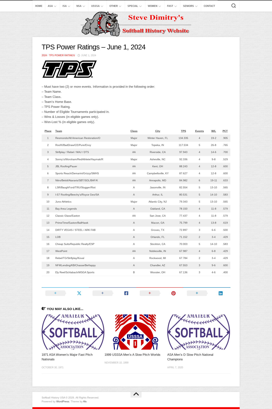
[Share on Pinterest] (159, 293)
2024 (44, 55)
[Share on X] (65, 293)
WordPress (62, 401)
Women (152, 6)
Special (132, 6)
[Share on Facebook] (112, 293)
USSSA (95, 6)
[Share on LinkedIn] (206, 293)
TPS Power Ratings (62, 55)
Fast (170, 6)
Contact (209, 6)
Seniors (188, 6)
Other (113, 6)
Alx (85, 401)
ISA (65, 6)
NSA (78, 6)
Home (38, 6)
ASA (50, 6)
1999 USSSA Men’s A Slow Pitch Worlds (132, 354)
